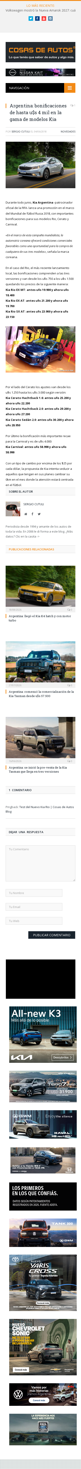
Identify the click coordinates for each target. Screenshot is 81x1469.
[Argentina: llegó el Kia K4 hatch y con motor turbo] (40, 589)
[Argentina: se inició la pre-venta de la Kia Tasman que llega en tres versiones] (40, 740)
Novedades (68, 131)
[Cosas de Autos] (42, 51)
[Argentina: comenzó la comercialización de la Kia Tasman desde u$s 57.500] (40, 664)
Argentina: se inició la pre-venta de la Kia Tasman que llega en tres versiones (38, 769)
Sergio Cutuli (20, 131)
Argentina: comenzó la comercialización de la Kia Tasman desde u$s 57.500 (41, 694)
